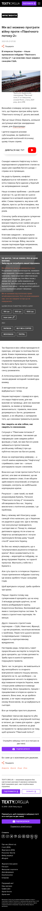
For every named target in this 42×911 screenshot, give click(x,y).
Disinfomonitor (7, 875)
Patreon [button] (7, 328)
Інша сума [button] (8, 317)
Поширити (9, 46)
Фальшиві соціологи (10, 869)
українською (17, 903)
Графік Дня (6, 889)
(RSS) (8, 847)
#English (5, 858)
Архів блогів (7, 892)
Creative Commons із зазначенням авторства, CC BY (23, 901)
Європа (6, 768)
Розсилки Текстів (8, 853)
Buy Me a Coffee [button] (24, 328)
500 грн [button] (18, 311)
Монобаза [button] (8, 334)
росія (14, 768)
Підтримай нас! (7, 883)
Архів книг (6, 894)
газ (26, 768)
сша (20, 768)
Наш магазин (7, 886)
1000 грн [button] (30, 311)
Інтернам (5, 878)
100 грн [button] (6, 311)
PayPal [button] (22, 334)
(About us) (12, 844)
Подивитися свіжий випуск (21, 826)
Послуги (5, 867)
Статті (4, 847)
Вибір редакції (7, 855)
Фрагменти (6, 850)
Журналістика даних (10, 864)
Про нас (5, 844)
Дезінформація (8, 872)
